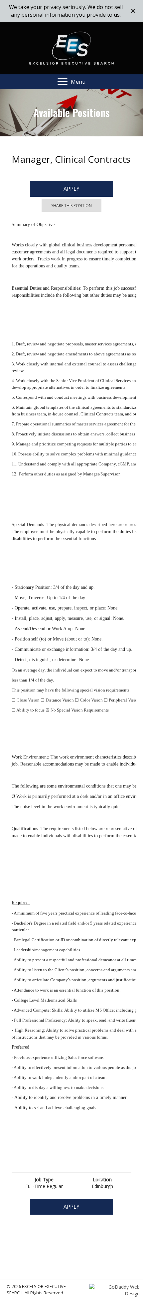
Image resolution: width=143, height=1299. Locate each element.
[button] (134, 11)
